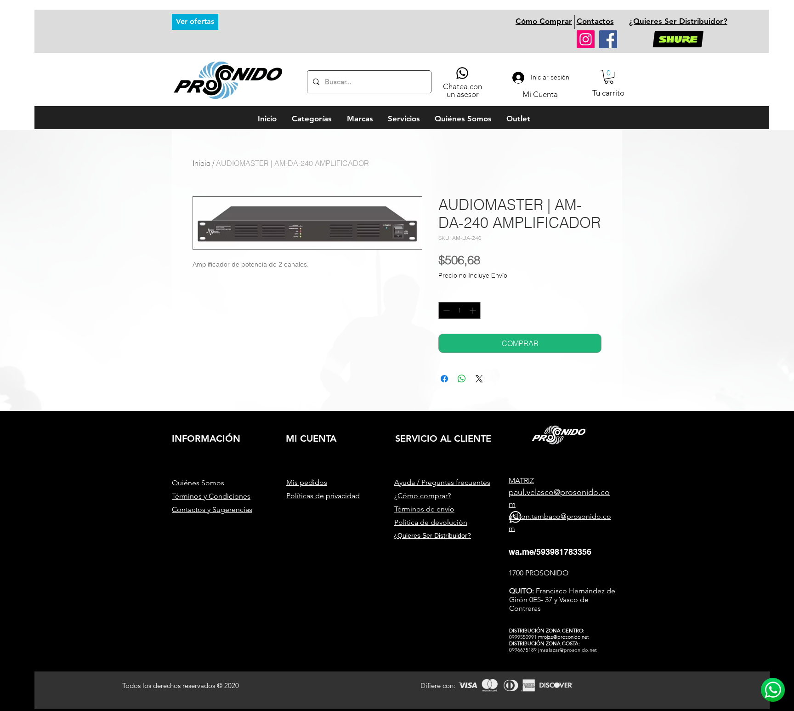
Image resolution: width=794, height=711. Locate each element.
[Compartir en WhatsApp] (461, 378)
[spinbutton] (459, 310)
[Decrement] (445, 310)
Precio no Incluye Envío (472, 275)
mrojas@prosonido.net (563, 637)
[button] (609, 77)
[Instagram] (586, 39)
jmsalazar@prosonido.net (567, 650)
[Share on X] (479, 378)
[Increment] (473, 310)
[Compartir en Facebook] (444, 378)
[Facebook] (608, 39)
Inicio (201, 163)
